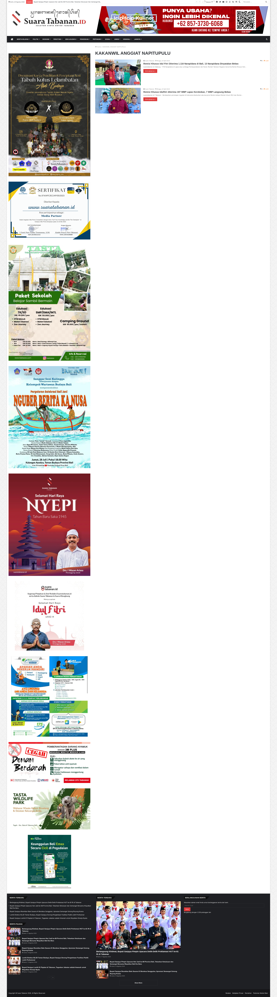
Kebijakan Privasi (237, 993)
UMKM (116, 39)
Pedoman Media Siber (260, 993)
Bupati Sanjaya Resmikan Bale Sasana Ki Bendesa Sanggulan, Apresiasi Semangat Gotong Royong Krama (47, 911)
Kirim (187, 909)
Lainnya (137, 39)
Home (99, 47)
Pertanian (97, 39)
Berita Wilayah (23, 39)
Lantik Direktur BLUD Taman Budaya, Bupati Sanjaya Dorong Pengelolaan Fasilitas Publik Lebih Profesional (69, 2)
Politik (35, 39)
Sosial (107, 39)
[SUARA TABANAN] (51, 18)
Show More (138, 983)
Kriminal (126, 39)
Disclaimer (248, 993)
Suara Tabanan (149, 61)
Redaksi (228, 993)
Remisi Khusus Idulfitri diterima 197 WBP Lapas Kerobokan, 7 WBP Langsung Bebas (187, 92)
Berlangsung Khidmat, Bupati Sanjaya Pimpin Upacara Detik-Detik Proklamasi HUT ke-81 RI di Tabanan (45, 902)
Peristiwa (57, 39)
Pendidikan (84, 39)
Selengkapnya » (150, 71)
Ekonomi (46, 39)
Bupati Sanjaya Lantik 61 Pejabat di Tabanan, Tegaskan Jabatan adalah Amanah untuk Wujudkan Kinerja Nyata (48, 918)
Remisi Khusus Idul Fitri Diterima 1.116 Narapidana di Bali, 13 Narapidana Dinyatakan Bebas (190, 63)
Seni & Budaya (70, 39)
